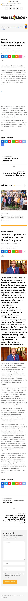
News (8, 213)
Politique (8, 27)
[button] (23, 185)
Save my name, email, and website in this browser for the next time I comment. (14, 575)
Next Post (21, 171)
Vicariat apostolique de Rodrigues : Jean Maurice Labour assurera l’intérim (14, 175)
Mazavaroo (4, 597)
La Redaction (5, 48)
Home (2, 27)
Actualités (4, 213)
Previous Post (8, 156)
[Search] (26, 17)
